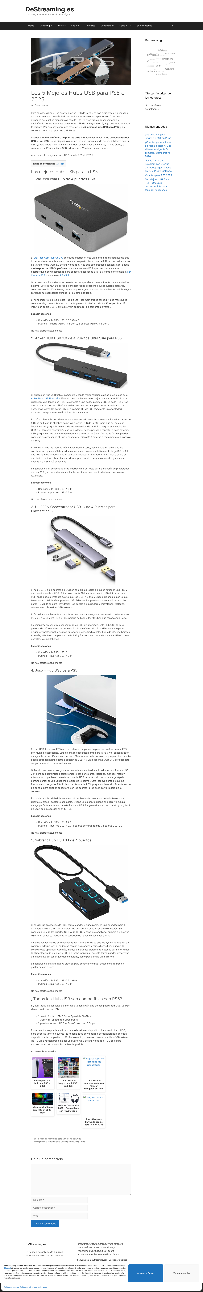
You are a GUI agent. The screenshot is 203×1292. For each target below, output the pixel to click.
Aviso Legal (42, 1287)
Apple (74, 25)
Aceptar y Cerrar (145, 1273)
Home (31, 25)
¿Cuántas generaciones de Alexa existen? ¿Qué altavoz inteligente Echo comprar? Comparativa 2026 (158, 149)
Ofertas (62, 25)
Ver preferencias (181, 1273)
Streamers (106, 25)
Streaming (45, 25)
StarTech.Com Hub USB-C (48, 257)
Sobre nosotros (144, 25)
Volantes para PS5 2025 (158, 175)
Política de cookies (11, 1287)
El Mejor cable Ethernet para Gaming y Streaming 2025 (59, 1141)
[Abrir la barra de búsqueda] (173, 26)
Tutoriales (90, 25)
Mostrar (60, 164)
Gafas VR (123, 25)
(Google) (7, 1268)
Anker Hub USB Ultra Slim (45, 398)
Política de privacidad (28, 1287)
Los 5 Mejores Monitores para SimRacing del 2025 (57, 1139)
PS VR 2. (65, 275)
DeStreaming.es (50, 9)
